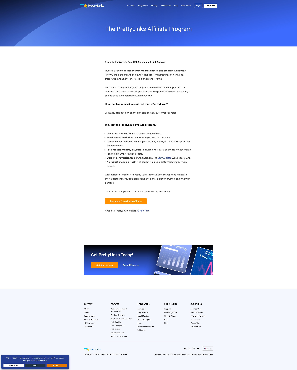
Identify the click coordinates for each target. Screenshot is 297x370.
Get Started (210, 6)
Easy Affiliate (164, 157)
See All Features (131, 265)
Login (198, 6)
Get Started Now (104, 265)
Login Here (143, 210)
